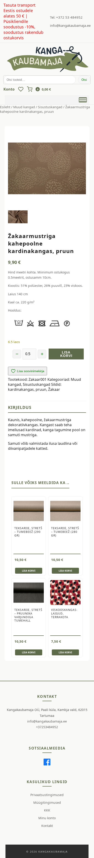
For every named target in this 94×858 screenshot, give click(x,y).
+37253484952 (47, 727)
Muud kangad (24, 107)
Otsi (84, 79)
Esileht (5, 107)
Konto (9, 89)
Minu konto (47, 818)
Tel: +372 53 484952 (66, 17)
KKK (47, 810)
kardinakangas (21, 389)
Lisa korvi (66, 354)
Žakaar (54, 389)
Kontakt (47, 826)
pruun (41, 389)
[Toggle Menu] (83, 99)
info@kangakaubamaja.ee (70, 25)
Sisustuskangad (50, 107)
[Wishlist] (21, 89)
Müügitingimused (47, 802)
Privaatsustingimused (47, 795)
